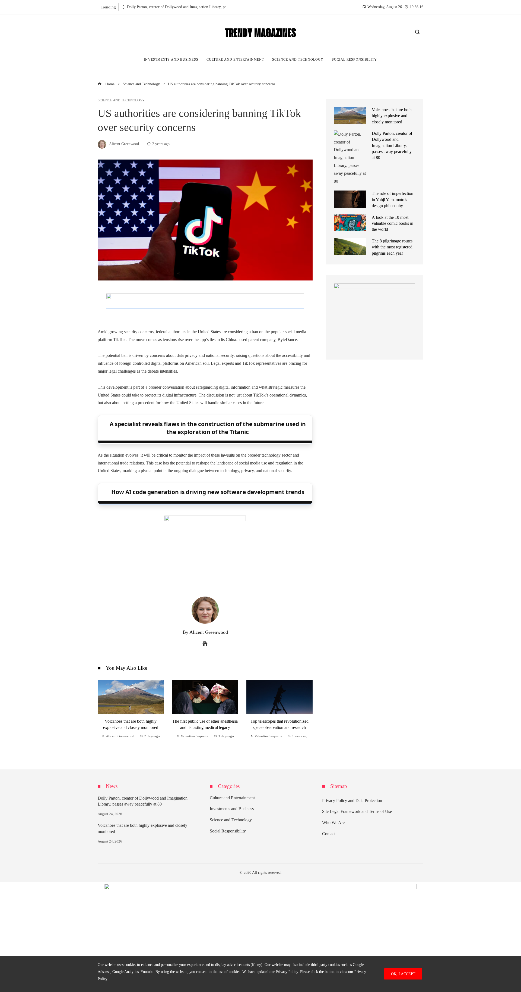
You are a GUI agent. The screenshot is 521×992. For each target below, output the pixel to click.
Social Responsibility (228, 831)
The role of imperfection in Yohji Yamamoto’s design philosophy (392, 199)
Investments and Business (232, 808)
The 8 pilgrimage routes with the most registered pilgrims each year (392, 247)
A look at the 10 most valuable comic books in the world (392, 223)
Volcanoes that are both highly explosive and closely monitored (392, 115)
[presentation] (123, 5)
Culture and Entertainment (232, 798)
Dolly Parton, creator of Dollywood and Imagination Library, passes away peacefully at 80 (178, 7)
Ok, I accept (403, 974)
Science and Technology (121, 100)
